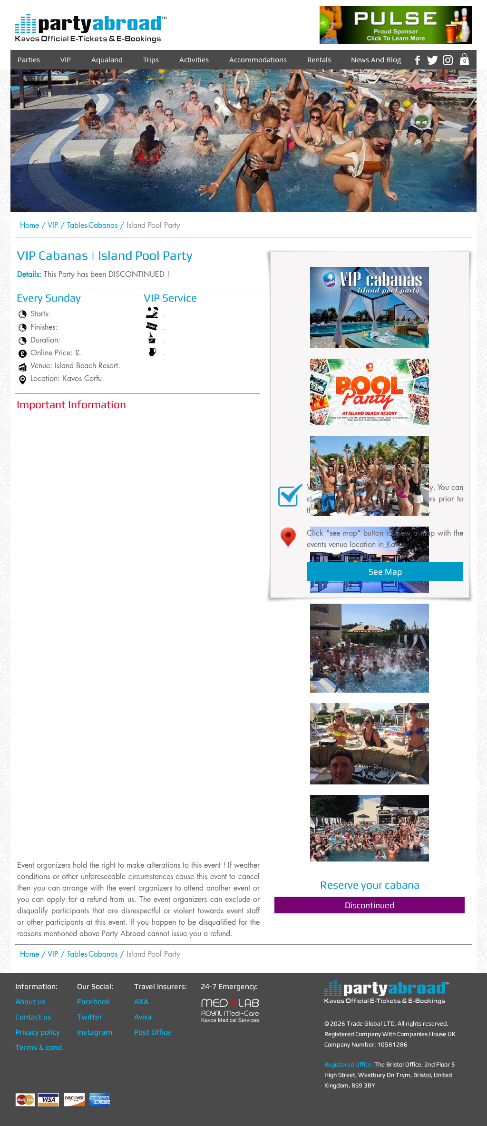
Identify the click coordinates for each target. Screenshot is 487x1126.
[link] (464, 59)
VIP (53, 225)
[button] (369, 905)
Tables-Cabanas (92, 225)
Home (29, 225)
